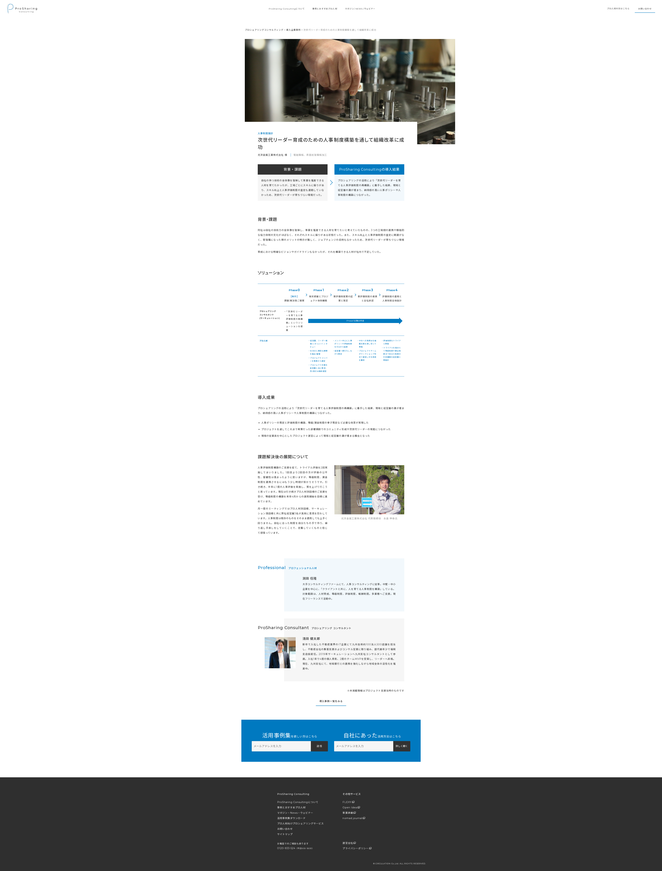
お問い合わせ (645, 8)
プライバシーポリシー (356, 848)
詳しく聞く (402, 746)
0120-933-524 (295, 848)
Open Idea (350, 807)
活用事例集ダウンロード (291, 818)
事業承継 (348, 812)
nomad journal (352, 818)
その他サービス (352, 794)
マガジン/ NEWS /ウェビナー (360, 8)
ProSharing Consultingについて (287, 8)
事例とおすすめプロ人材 (324, 8)
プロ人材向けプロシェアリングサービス (300, 823)
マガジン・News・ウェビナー (295, 812)
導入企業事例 (293, 29)
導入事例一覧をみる (331, 701)
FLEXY (347, 802)
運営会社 (348, 843)
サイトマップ (285, 834)
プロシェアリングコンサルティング (264, 29)
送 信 (319, 746)
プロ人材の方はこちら (618, 8)
